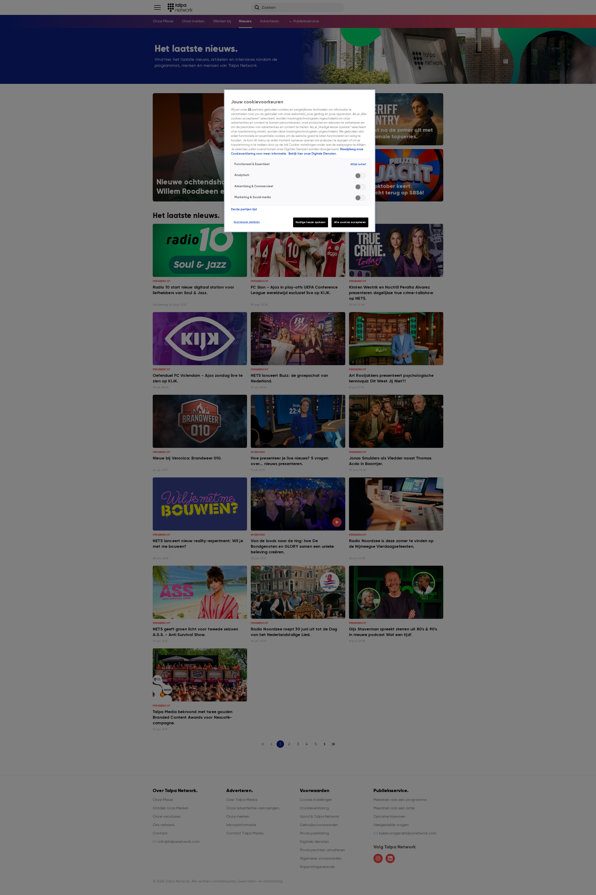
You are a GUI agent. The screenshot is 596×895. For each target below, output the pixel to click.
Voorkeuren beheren (247, 222)
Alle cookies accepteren (350, 222)
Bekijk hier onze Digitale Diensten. (312, 153)
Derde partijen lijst (244, 209)
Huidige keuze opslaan (310, 222)
